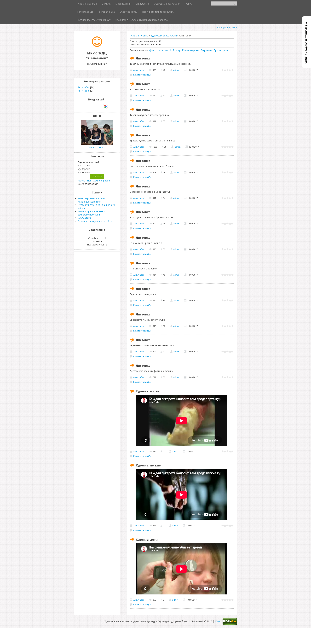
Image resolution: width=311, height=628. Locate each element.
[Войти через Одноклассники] (111, 106)
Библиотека (84, 217)
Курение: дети (147, 539)
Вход (234, 27)
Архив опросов (101, 180)
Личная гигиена (96, 147)
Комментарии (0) (141, 74)
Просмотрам (221, 50)
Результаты (84, 180)
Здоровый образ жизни (164, 35)
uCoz (217, 621)
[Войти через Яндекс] (99, 106)
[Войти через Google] (105, 106)
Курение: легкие (148, 465)
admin (176, 70)
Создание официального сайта (95, 221)
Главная (134, 35)
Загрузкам (206, 50)
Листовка (143, 58)
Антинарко (84, 90)
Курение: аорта (147, 391)
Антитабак (138, 70)
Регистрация (223, 27)
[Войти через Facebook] (94, 106)
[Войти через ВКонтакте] (88, 106)
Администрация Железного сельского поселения (92, 213)
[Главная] (97, 45)
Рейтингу (175, 50)
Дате (152, 50)
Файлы (145, 35)
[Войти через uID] (83, 106)
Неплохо (86, 172)
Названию (162, 50)
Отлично (86, 165)
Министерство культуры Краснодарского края (91, 200)
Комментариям (190, 50)
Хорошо (86, 169)
